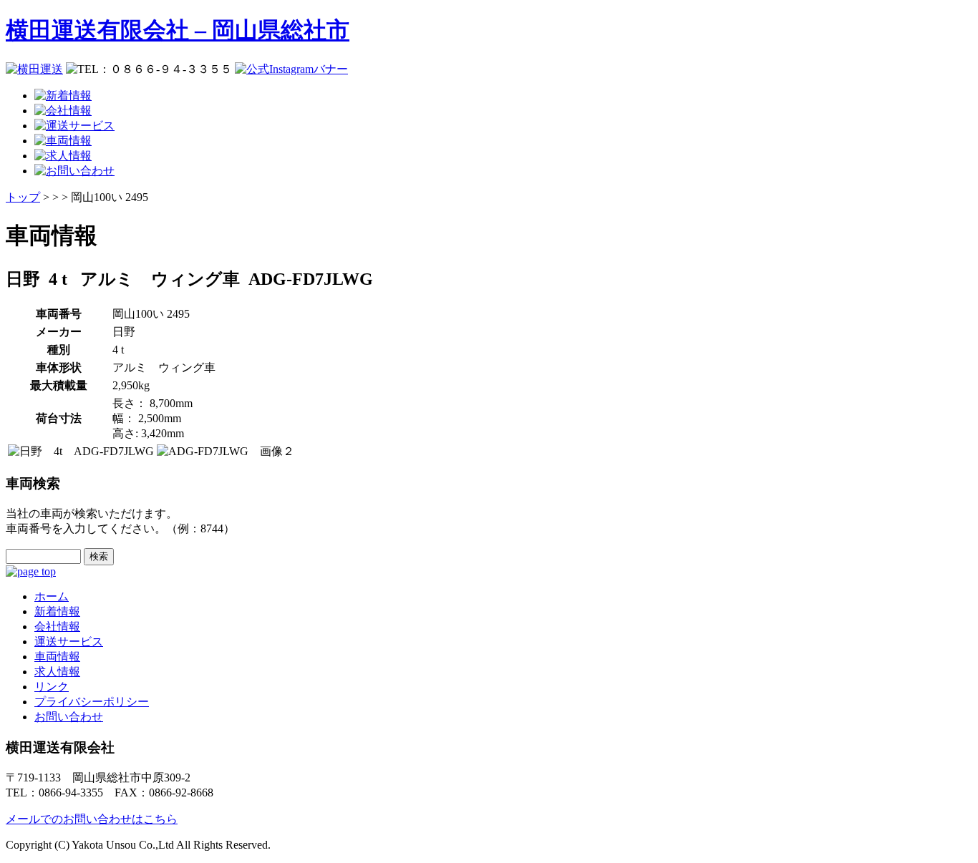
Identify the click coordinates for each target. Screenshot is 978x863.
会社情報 (57, 626)
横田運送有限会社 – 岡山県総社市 (177, 30)
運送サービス (68, 641)
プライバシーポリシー (91, 702)
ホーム (51, 596)
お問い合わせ (68, 717)
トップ (23, 197)
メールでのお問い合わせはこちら (92, 819)
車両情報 (57, 656)
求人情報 (57, 671)
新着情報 (57, 611)
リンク (51, 687)
